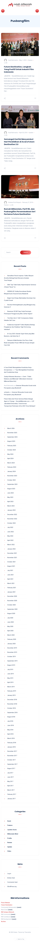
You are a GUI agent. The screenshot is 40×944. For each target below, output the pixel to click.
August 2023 (11, 488)
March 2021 (11, 583)
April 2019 (10, 682)
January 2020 (11, 643)
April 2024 (10, 458)
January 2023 (11, 510)
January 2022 (11, 549)
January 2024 (11, 471)
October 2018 (11, 708)
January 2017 (11, 798)
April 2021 (10, 579)
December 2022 (12, 514)
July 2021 (10, 570)
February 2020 (11, 639)
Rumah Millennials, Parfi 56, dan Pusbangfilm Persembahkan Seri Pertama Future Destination (19, 211)
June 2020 (10, 622)
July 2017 (10, 773)
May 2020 (10, 626)
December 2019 (12, 648)
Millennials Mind (12, 834)
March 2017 (11, 790)
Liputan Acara (12, 829)
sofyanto (7, 392)
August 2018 (11, 717)
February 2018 (11, 742)
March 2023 (11, 506)
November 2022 (12, 519)
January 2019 (11, 695)
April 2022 (10, 540)
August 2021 (11, 566)
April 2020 (10, 631)
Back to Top (21, 939)
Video (9, 851)
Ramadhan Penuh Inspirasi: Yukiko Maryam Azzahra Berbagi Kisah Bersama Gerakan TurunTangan (18, 278)
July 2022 (10, 527)
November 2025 (12, 432)
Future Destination (6, 905)
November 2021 (12, 557)
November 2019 (12, 652)
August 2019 (11, 665)
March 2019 (11, 687)
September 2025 (12, 437)
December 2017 (12, 751)
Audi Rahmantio (13, 60)
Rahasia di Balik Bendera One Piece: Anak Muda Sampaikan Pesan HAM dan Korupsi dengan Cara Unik (19, 343)
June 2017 (10, 777)
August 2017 (11, 768)
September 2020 (12, 609)
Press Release (5, 902)
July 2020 (10, 618)
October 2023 (11, 480)
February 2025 (11, 445)
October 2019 (11, 656)
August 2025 (11, 441)
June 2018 (10, 725)
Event (9, 821)
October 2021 (11, 562)
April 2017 (10, 786)
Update (31, 132)
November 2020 (12, 600)
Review (9, 842)
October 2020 (11, 605)
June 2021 (10, 575)
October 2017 (11, 760)
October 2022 (11, 523)
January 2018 (11, 747)
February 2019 (11, 691)
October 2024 (11, 450)
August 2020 (11, 613)
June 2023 (10, 493)
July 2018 (10, 721)
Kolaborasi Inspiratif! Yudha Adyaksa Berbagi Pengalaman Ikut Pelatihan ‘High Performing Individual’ (19, 327)
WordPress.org (11, 886)
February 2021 (11, 587)
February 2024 (11, 467)
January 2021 (11, 592)
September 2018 (12, 712)
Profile (9, 838)
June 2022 (10, 532)
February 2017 (11, 794)
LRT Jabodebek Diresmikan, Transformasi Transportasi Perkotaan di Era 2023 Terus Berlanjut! (19, 403)
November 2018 (12, 704)
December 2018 (12, 699)
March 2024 (11, 463)
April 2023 (10, 501)
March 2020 (11, 635)
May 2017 (10, 781)
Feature (30, 60)
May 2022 (10, 536)
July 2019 (10, 669)
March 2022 (11, 544)
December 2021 (12, 553)
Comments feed (12, 882)
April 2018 (10, 734)
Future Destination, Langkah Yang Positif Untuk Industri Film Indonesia (19, 69)
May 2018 (10, 730)
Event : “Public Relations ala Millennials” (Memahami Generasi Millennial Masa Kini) (18, 379)
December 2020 (12, 596)
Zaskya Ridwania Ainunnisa (12, 376)
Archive (3, 921)
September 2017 (12, 764)
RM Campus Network (7, 912)
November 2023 (12, 476)
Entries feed (11, 878)
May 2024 (10, 454)
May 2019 (10, 678)
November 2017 (12, 755)
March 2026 (11, 428)
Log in (9, 873)
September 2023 (12, 484)
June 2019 (10, 674)
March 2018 (11, 738)
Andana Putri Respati (14, 202)
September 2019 (12, 661)
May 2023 (10, 497)
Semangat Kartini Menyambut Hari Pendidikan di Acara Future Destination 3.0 (19, 142)
